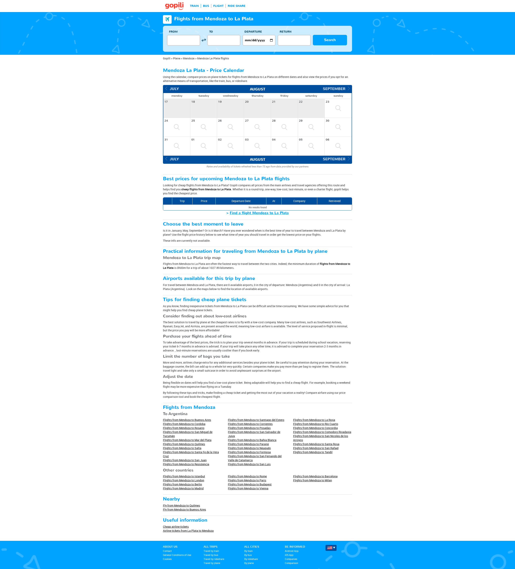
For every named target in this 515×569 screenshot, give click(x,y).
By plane (249, 563)
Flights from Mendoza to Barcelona (315, 476)
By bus (248, 555)
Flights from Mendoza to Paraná (248, 444)
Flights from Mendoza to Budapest (250, 484)
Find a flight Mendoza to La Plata (259, 213)
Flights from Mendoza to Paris (247, 480)
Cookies (167, 559)
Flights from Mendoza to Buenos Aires (187, 420)
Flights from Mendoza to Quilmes (184, 444)
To (211, 32)
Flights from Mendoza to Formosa (249, 452)
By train (248, 550)
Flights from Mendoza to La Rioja (314, 420)
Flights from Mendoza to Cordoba (184, 424)
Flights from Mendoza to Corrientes (250, 424)
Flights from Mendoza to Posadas (249, 428)
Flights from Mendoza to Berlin (182, 484)
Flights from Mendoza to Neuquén (249, 448)
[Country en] (331, 548)
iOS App (289, 555)
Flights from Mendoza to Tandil (313, 452)
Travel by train (211, 550)
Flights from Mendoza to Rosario (183, 428)
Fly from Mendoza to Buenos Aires (184, 509)
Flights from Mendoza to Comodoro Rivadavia (322, 432)
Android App (292, 550)
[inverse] (203, 40)
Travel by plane (212, 563)
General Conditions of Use (177, 555)
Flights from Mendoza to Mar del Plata (187, 440)
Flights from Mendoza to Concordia (315, 428)
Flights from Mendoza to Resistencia (186, 464)
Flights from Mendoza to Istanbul (184, 476)
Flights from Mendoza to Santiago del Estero (256, 420)
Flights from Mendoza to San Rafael (316, 448)
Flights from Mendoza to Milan (312, 480)
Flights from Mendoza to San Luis (249, 464)
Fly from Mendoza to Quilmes (181, 505)
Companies (291, 559)
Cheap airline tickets (176, 527)
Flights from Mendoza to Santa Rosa (316, 444)
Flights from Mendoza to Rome (247, 476)
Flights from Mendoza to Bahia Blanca (252, 440)
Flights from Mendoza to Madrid (183, 488)
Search (330, 39)
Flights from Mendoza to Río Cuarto (315, 424)
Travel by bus (211, 555)
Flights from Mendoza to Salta (182, 448)
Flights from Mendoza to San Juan (185, 460)
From (173, 32)
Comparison (291, 563)
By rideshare (251, 559)
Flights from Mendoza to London (183, 480)
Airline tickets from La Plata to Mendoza (188, 531)
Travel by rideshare (214, 559)
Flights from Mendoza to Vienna (248, 488)
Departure (253, 32)
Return (285, 32)
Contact (167, 550)
